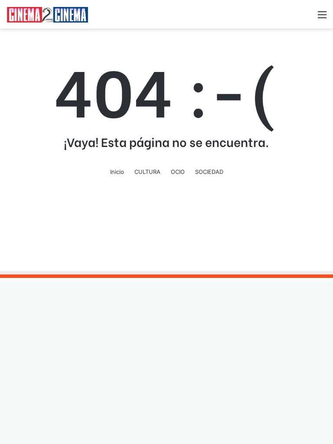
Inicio (117, 171)
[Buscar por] (307, 17)
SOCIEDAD (209, 171)
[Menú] (322, 17)
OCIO (178, 171)
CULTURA (147, 171)
